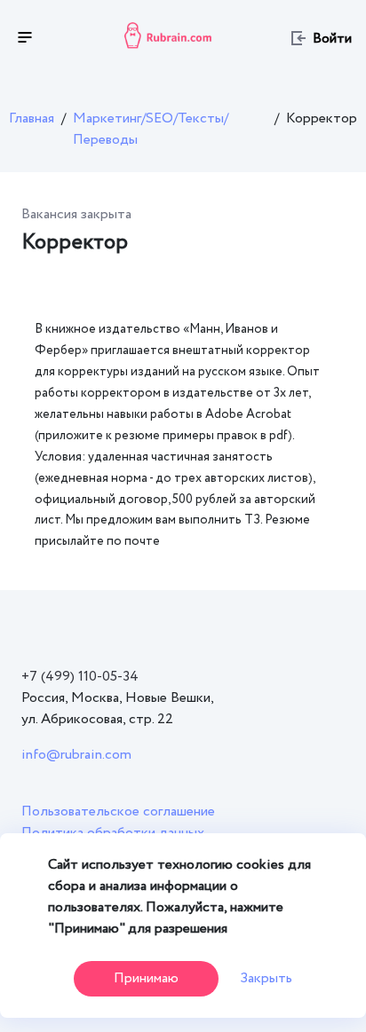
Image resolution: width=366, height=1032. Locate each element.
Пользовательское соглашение (118, 811)
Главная (31, 118)
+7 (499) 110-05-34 (80, 676)
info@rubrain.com (76, 754)
